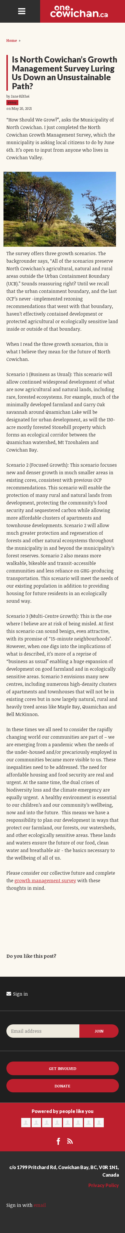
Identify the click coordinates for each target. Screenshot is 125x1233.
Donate (62, 1086)
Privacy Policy (103, 1185)
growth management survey (45, 880)
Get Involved (62, 1068)
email (40, 1205)
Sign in (20, 994)
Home (11, 40)
